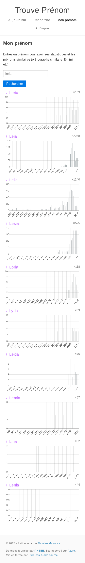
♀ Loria (11, 267)
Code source (49, 554)
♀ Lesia (12, 223)
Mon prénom (67, 20)
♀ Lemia (12, 398)
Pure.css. (35, 554)
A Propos (42, 28)
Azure (71, 550)
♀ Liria (11, 441)
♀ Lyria (11, 311)
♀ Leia (11, 136)
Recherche (41, 20)
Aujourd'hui (17, 20)
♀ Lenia (12, 485)
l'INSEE (39, 550)
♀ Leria (11, 93)
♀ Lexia (12, 354)
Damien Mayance (49, 543)
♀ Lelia (11, 180)
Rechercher (14, 83)
